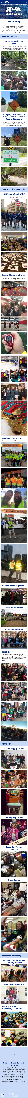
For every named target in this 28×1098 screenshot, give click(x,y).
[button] (2, 2)
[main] (14, 21)
